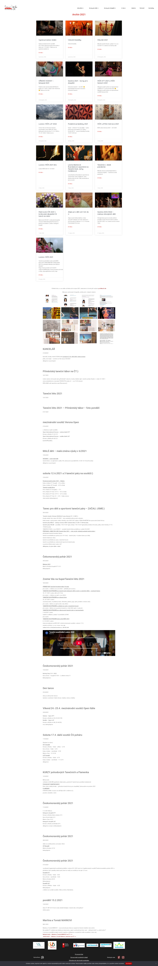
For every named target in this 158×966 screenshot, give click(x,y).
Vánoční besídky (74, 40)
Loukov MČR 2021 (46, 257)
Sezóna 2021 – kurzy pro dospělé (78, 82)
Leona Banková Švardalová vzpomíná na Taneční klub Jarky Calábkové (78, 168)
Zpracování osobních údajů (79, 957)
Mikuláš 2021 (102, 40)
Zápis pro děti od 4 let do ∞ (78, 213)
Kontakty (151, 8)
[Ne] (156, 963)
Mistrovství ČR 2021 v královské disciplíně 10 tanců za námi (48, 214)
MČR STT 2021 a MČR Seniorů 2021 (106, 82)
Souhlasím (128, 963)
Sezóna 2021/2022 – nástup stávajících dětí (106, 213)
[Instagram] (123, 957)
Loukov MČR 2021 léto (48, 165)
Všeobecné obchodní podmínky (79, 960)
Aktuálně (79, 8)
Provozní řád (79, 954)
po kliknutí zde (102, 288)
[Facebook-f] (119, 957)
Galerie (133, 8)
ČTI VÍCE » (41, 52)
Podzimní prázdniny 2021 (78, 124)
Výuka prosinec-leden (47, 40)
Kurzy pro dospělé (109, 8)
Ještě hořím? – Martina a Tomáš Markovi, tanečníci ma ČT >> (59, 936)
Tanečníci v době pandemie (104, 166)
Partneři (142, 8)
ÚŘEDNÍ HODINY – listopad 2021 (46, 82)
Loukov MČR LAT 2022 (48, 124)
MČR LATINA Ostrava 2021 (108, 124)
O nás (123, 8)
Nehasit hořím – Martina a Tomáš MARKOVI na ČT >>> (57, 934)
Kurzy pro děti (93, 8)
